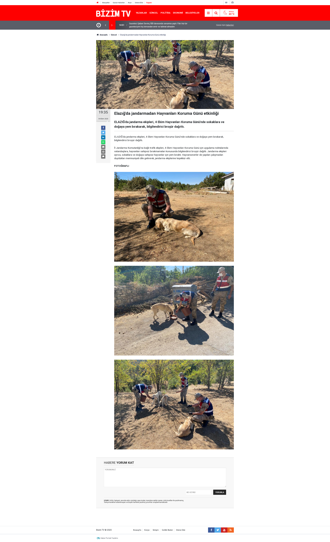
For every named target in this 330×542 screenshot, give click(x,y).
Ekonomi (178, 12)
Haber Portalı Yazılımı (109, 538)
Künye (147, 530)
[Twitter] (103, 133)
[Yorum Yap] (103, 156)
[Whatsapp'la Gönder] (103, 142)
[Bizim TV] (113, 12)
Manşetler (106, 3)
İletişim (156, 530)
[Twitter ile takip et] (217, 530)
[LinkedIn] (103, 137)
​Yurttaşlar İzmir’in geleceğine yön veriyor (147, 25)
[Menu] (208, 13)
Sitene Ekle (139, 3)
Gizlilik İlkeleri (167, 530)
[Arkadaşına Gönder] (103, 147)
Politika (165, 12)
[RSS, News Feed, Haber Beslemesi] (230, 530)
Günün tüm (225, 25)
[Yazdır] (103, 152)
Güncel (153, 12)
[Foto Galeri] (232, 2)
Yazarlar (141, 12)
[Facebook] (103, 128)
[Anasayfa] (97, 3)
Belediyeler (192, 12)
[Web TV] (226, 2)
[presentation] (105, 25)
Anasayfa (137, 530)
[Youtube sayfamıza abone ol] (224, 530)
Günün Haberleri (119, 3)
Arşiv (130, 3)
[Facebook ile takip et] (211, 530)
